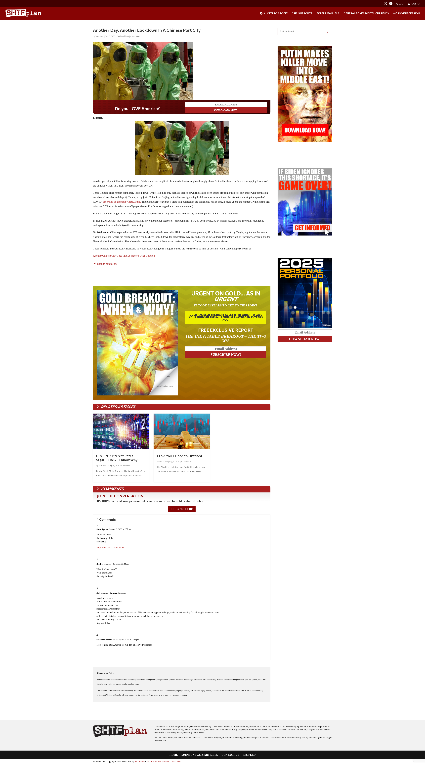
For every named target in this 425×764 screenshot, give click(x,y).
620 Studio (140, 761)
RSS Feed (249, 755)
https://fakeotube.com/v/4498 (110, 547)
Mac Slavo (99, 36)
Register (415, 4)
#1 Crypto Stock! (275, 13)
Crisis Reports (302, 13)
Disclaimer (175, 761)
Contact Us (230, 755)
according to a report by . (122, 201)
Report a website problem (157, 761)
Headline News (123, 36)
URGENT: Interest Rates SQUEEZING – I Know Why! (117, 458)
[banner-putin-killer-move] (305, 140)
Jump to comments (106, 263)
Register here (182, 509)
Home (174, 755)
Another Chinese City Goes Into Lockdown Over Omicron (124, 255)
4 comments (135, 36)
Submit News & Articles (199, 755)
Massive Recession (406, 13)
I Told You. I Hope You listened (179, 456)
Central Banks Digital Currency (366, 13)
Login (401, 4)
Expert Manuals (328, 13)
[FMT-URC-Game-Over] (305, 234)
